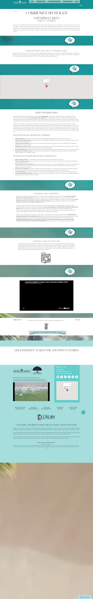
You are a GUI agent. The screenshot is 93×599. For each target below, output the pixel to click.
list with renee (73, 408)
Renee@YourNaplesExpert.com (63, 371)
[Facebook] (61, 377)
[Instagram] (69, 377)
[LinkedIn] (65, 377)
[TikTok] (72, 377)
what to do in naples (20, 408)
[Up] (83, 412)
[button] (54, 1)
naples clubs (60, 408)
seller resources (46, 408)
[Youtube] (58, 377)
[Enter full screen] (48, 399)
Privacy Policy (41, 442)
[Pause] (15, 399)
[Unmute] (17, 399)
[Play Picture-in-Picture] (45, 399)
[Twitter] (76, 377)
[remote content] (46, 60)
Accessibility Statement (50, 442)
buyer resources (34, 408)
